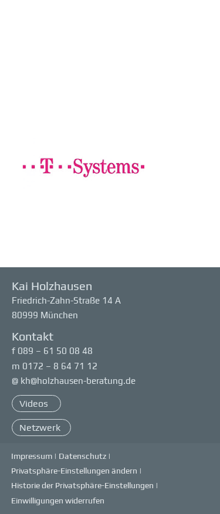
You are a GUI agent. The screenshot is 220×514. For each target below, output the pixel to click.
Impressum (31, 456)
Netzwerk (39, 427)
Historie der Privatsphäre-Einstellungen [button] (82, 485)
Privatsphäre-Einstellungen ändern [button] (74, 470)
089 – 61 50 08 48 (55, 351)
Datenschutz (82, 456)
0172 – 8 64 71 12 (59, 366)
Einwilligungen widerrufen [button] (57, 500)
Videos (34, 403)
